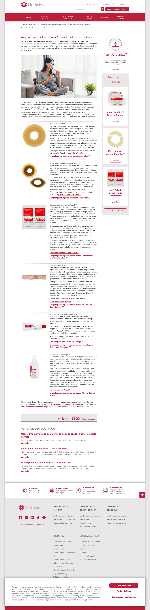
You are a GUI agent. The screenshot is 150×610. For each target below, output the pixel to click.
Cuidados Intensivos (88, 17)
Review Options (124, 591)
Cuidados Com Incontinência (67, 17)
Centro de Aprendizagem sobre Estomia (53, 24)
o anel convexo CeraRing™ (69, 194)
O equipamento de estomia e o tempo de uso (46, 462)
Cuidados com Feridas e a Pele (64, 554)
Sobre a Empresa (120, 17)
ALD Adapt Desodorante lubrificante (115, 193)
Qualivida (104, 17)
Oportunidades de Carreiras (87, 547)
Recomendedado (85, 418)
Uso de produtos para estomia (80, 24)
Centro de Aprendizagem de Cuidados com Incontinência (90, 519)
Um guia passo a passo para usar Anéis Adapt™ (70, 156)
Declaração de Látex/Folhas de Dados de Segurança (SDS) (64, 570)
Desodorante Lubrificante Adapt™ (64, 252)
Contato (83, 552)
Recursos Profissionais (62, 523)
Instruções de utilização (63, 563)
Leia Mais (115, 69)
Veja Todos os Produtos (115, 211)
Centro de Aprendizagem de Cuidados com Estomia (64, 517)
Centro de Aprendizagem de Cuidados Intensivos (117, 517)
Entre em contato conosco (117, 9)
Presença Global (87, 556)
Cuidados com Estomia (45, 17)
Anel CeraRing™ (75, 153)
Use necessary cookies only (124, 597)
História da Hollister (88, 559)
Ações (65, 418)
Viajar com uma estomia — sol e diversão (44, 448)
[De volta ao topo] (142, 495)
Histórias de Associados (90, 542)
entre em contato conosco (32, 406)
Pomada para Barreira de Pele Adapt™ (66, 342)
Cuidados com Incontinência (88, 508)
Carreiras (105, 4)
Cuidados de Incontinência (58, 547)
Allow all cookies (123, 585)
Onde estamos (92, 4)
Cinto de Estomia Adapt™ (60, 301)
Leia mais (25, 443)
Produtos (28, 17)
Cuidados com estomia (28, 24)
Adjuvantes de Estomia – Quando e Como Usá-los (37, 28)
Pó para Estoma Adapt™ (60, 390)
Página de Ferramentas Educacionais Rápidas (63, 404)
